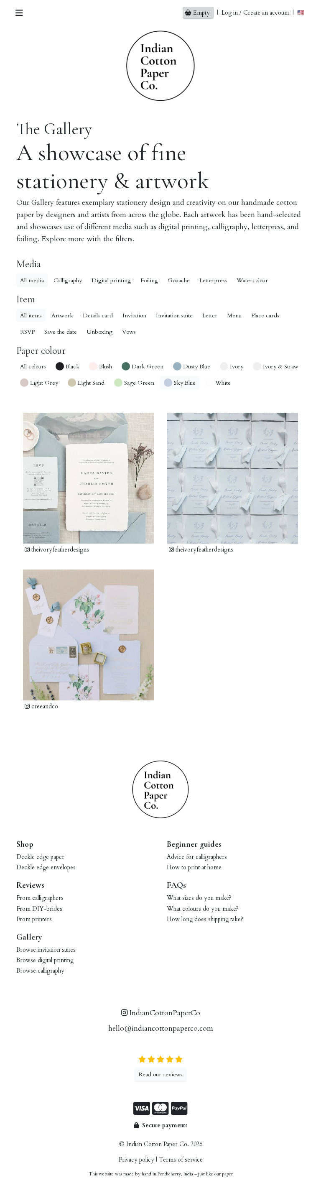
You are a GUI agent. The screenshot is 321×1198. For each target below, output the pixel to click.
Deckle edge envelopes (46, 867)
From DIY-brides (39, 909)
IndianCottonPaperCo (163, 1013)
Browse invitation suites (46, 950)
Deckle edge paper (40, 857)
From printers (34, 919)
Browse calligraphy (40, 971)
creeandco (44, 706)
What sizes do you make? (199, 898)
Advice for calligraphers (197, 857)
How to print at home (194, 867)
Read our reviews (160, 1074)
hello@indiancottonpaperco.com (160, 1028)
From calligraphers (40, 898)
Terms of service (181, 1160)
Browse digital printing (45, 960)
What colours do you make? (203, 909)
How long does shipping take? (205, 919)
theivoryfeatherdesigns (59, 550)
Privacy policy (136, 1160)
